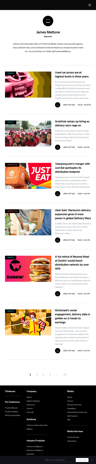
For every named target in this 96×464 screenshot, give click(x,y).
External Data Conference (77, 412)
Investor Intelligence (35, 446)
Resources (31, 405)
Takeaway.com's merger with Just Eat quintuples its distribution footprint (72, 167)
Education (30, 454)
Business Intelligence (35, 450)
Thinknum (10, 391)
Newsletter (71, 408)
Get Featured (72, 416)
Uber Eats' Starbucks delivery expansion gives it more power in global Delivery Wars (73, 214)
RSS (68, 420)
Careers (30, 408)
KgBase (30, 429)
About (29, 397)
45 (65, 374)
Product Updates (11, 411)
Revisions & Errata (74, 405)
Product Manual (11, 408)
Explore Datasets (33, 401)
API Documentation (12, 415)
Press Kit (30, 412)
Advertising (71, 441)
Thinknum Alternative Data (37, 425)
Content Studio (73, 437)
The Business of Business (14, 5)
